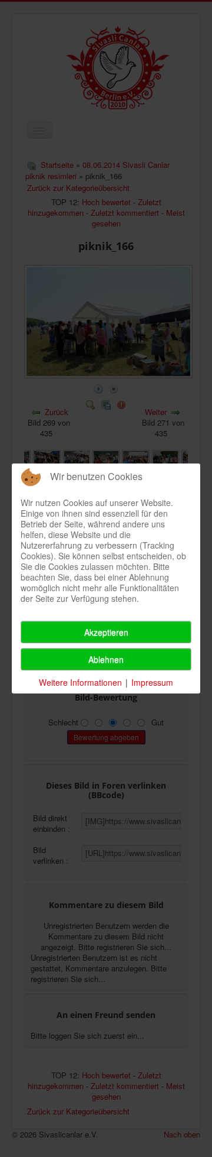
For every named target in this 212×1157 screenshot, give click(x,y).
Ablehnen (106, 659)
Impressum (152, 682)
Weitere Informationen (80, 682)
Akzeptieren (106, 632)
